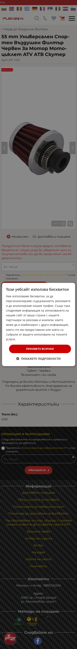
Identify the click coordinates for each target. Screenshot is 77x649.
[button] (38, 358)
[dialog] (38, 324)
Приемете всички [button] (40, 349)
